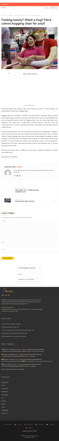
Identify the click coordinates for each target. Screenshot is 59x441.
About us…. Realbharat (30, 356)
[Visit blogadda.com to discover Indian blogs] (29, 274)
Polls (2, 398)
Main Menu (5, 4)
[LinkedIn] (56, 8)
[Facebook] (44, 8)
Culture (3, 385)
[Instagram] (49, 8)
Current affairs (36, 15)
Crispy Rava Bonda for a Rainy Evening (15, 369)
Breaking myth (4, 382)
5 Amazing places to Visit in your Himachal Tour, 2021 (14, 333)
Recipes (3, 404)
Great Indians (4, 391)
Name (3, 242)
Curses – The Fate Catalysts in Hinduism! (11, 324)
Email (3, 249)
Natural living (4, 394)
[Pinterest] (51, 8)
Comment (4, 220)
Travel (2, 407)
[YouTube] (54, 8)
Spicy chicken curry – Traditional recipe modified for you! (27, 190)
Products (3, 401)
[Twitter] (47, 8)
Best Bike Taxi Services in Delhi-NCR (10, 327)
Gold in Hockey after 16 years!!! (24, 200)
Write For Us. (4, 413)
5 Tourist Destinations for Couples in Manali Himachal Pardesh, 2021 (17, 330)
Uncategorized (5, 410)
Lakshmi (10, 15)
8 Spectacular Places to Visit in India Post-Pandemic (13, 336)
